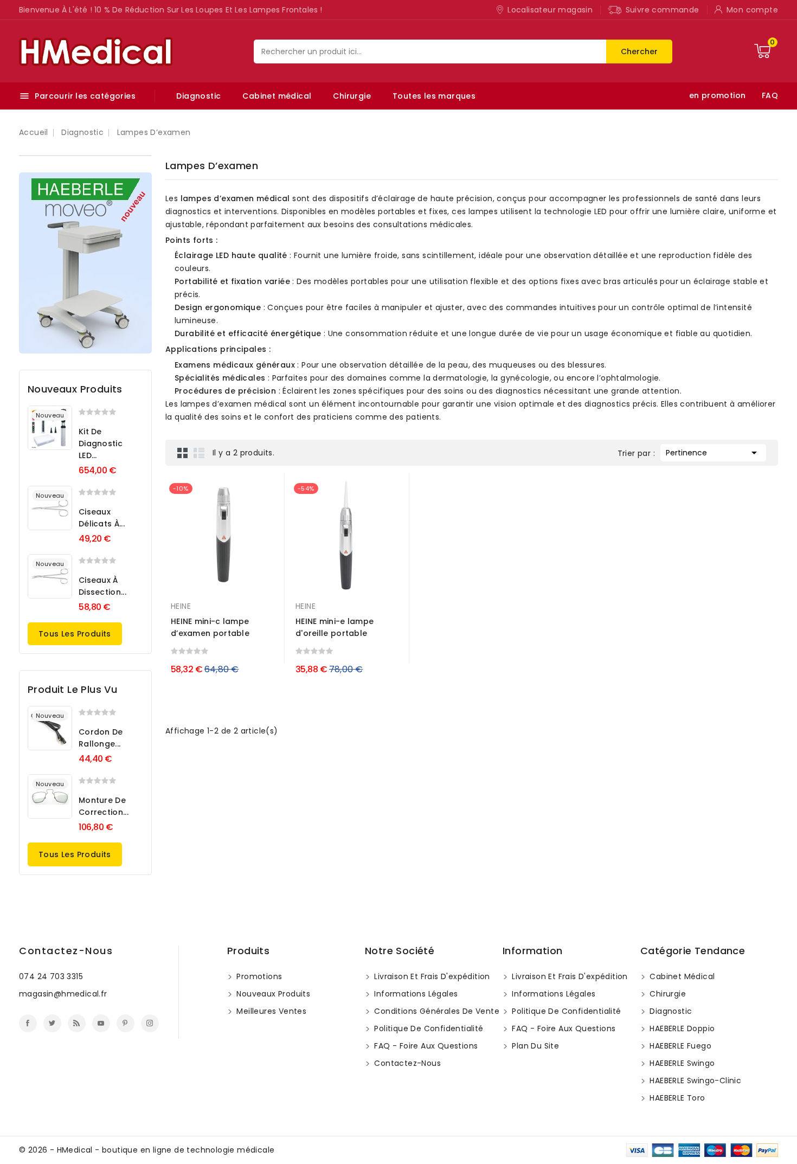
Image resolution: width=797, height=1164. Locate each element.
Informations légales (415, 993)
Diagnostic (198, 96)
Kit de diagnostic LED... (101, 443)
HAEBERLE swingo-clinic (694, 1080)
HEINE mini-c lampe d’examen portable (210, 627)
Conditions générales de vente (435, 1011)
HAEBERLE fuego (679, 1045)
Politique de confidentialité (428, 1028)
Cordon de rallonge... (101, 737)
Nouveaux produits (272, 993)
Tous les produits (74, 633)
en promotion (717, 95)
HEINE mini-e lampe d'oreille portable (334, 627)
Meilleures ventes (270, 1011)
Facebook (28, 1023)
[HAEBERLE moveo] (85, 262)
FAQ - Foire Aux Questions (425, 1045)
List (199, 452)
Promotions (258, 976)
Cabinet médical (276, 96)
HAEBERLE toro (676, 1097)
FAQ (770, 95)
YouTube (101, 1023)
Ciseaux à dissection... (102, 586)
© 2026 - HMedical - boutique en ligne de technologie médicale (146, 1149)
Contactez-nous (66, 950)
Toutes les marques (434, 96)
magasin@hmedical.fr (63, 993)
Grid (182, 452)
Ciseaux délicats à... (102, 517)
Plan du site (534, 1045)
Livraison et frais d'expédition (431, 976)
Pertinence (713, 452)
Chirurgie (352, 96)
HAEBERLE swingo (681, 1063)
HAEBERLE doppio (681, 1028)
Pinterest (125, 1023)
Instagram (150, 1023)
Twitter (52, 1023)
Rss (77, 1023)
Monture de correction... (103, 806)
